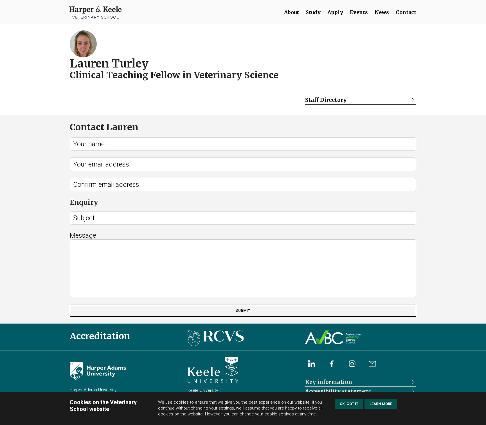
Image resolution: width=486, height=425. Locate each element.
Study (313, 12)
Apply (335, 12)
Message (83, 235)
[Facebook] (331, 363)
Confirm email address (106, 184)
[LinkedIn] (311, 363)
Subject (84, 218)
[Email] (372, 363)
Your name (89, 144)
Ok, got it (349, 404)
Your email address (101, 164)
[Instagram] (352, 363)
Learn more (381, 404)
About (291, 12)
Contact (406, 12)
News (382, 12)
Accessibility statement (338, 391)
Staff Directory (325, 99)
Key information (328, 382)
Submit (243, 311)
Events (359, 12)
